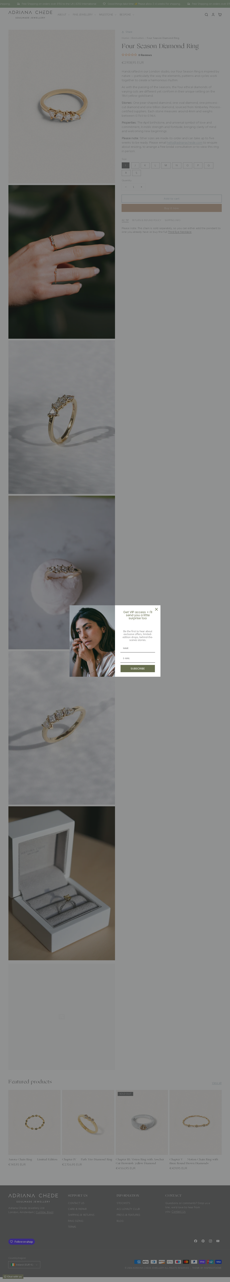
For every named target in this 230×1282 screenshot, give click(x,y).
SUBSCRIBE (138, 668)
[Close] (156, 609)
